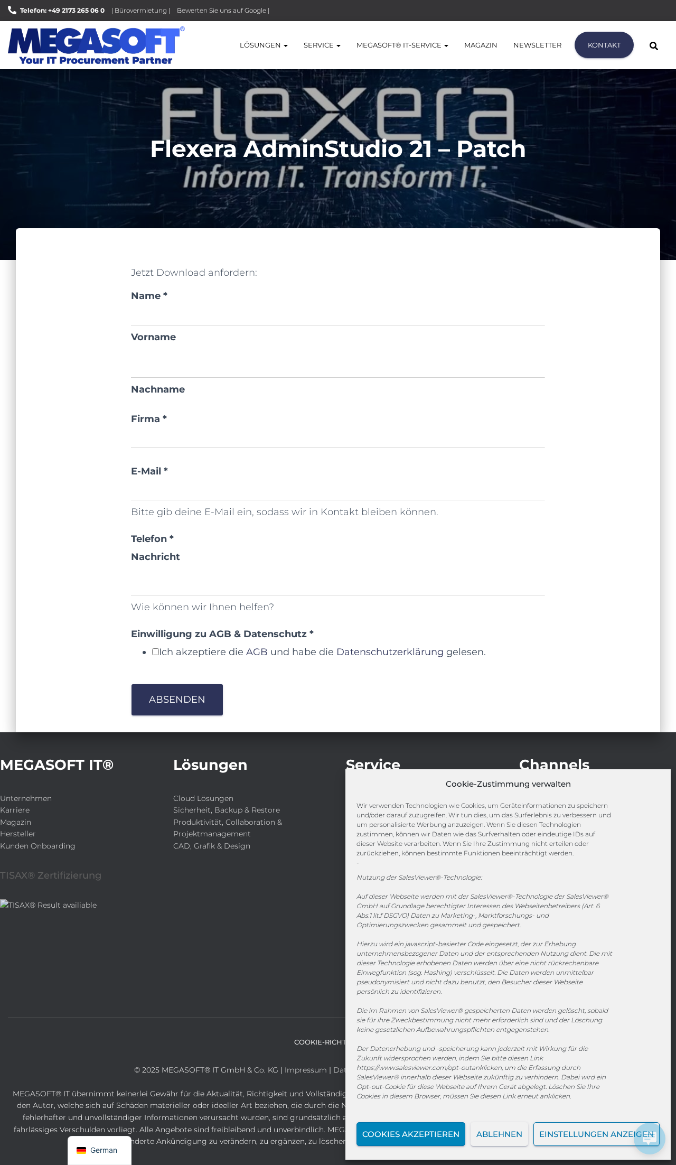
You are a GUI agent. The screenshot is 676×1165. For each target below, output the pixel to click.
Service (319, 45)
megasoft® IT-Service (399, 45)
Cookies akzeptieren (410, 1134)
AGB (257, 652)
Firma (149, 419)
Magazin (480, 45)
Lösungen (261, 45)
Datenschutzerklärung (390, 652)
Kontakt (604, 45)
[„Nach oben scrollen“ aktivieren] (21, 1144)
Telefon (152, 539)
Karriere (15, 810)
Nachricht (155, 557)
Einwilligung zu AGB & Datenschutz (222, 634)
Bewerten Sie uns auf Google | (223, 10)
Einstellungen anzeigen (596, 1134)
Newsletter (537, 45)
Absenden (177, 699)
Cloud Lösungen (203, 798)
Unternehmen (26, 798)
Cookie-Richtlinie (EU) (338, 1042)
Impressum (306, 1070)
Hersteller (18, 833)
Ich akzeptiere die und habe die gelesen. (322, 652)
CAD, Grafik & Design (211, 846)
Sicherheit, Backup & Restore (226, 810)
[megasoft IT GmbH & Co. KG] (96, 45)
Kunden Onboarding (38, 846)
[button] (285, 45)
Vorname (153, 337)
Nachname (158, 389)
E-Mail (149, 471)
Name (149, 296)
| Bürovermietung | (140, 10)
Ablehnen (499, 1134)
